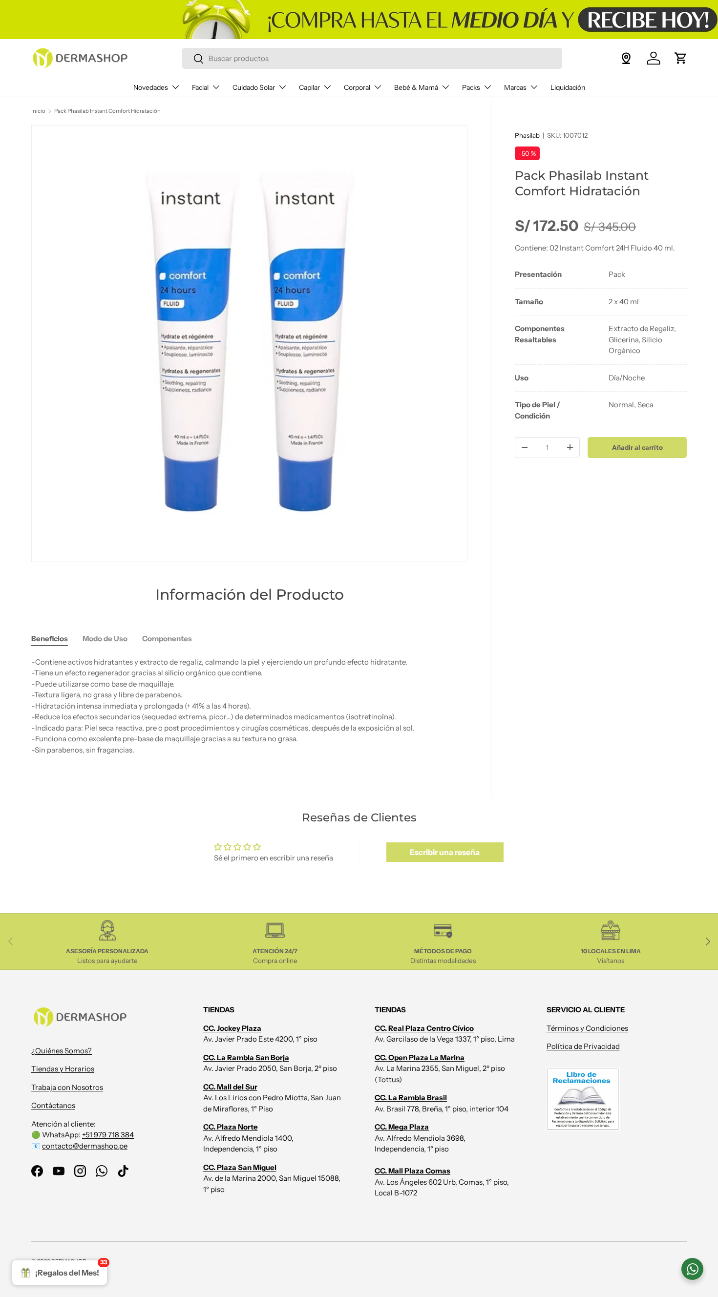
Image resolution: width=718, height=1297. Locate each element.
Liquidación (567, 87)
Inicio (38, 110)
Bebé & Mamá (416, 87)
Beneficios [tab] (49, 638)
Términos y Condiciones (587, 1027)
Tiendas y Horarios (62, 1068)
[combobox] (372, 58)
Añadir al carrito (637, 447)
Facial (200, 87)
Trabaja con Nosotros (67, 1086)
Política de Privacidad (583, 1046)
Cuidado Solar (253, 87)
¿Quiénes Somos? (61, 1050)
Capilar (309, 87)
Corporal (357, 87)
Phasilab (527, 135)
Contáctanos (53, 1105)
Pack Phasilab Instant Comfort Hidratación (107, 110)
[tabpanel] (601, 345)
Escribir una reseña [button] (445, 852)
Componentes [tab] (167, 638)
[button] (681, 58)
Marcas (515, 87)
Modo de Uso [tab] (105, 638)
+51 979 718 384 (108, 1134)
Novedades (150, 87)
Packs (471, 87)
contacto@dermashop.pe (84, 1145)
